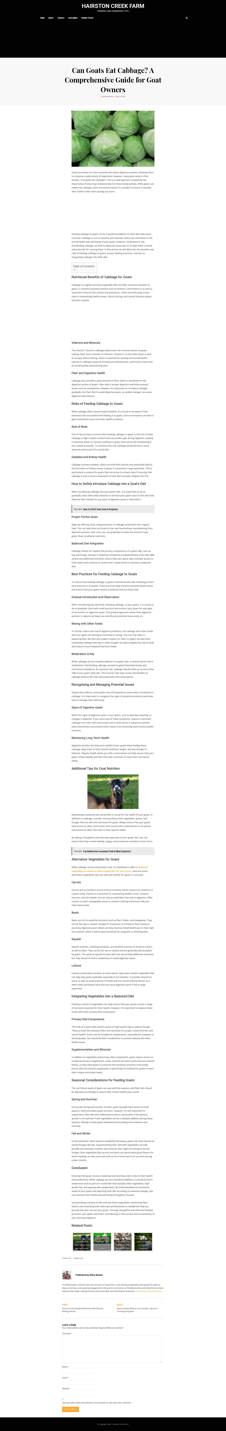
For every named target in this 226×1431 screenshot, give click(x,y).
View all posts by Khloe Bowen (148, 1291)
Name (65, 1366)
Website (65, 1388)
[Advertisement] (113, 37)
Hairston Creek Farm (113, 6)
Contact (61, 18)
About (51, 18)
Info (70, 1258)
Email (65, 1377)
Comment (67, 1333)
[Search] (186, 18)
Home (42, 18)
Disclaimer (72, 18)
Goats (81, 1258)
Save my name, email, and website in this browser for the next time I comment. (96, 1402)
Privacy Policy (87, 18)
